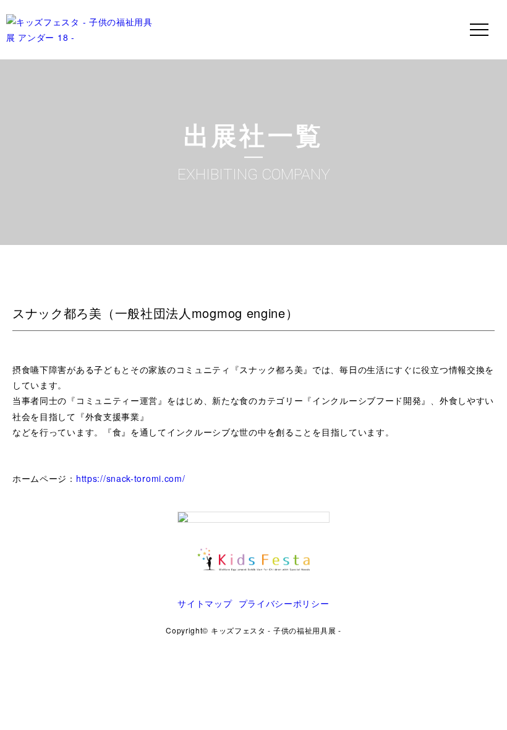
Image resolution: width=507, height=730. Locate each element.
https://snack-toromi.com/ (130, 478)
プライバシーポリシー (284, 603)
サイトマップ (204, 603)
